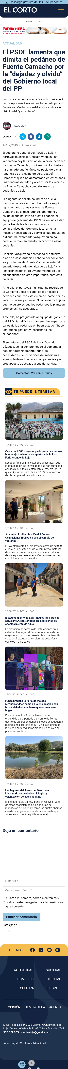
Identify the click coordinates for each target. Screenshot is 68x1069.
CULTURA (27, 988)
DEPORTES (53, 988)
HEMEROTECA (35, 1007)
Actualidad (12, 43)
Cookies (25, 1043)
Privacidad (39, 1043)
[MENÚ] (61, 10)
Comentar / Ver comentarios (34, 373)
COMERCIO (25, 979)
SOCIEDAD (53, 970)
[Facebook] (32, 950)
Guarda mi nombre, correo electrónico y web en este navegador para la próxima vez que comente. (35, 902)
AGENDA (55, 1007)
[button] (31, 1063)
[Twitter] (40, 950)
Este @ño (10, 925)
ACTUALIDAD (24, 970)
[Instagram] (57, 950)
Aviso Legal (10, 1043)
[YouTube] (49, 950)
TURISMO (54, 979)
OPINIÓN (14, 1007)
